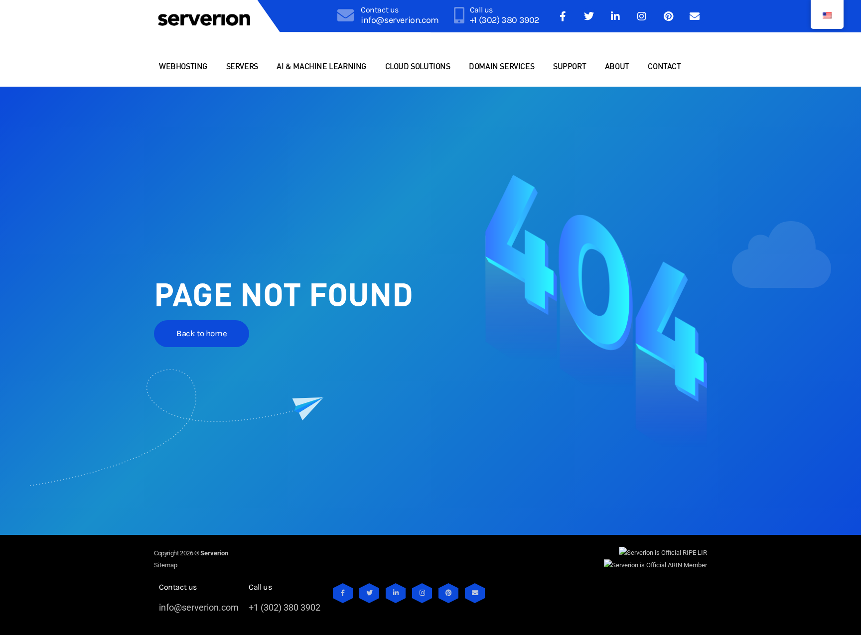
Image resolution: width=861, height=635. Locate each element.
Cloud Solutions (417, 66)
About (617, 66)
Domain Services (501, 66)
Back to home (201, 333)
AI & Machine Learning (321, 66)
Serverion (214, 553)
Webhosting (183, 66)
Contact (664, 66)
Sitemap (165, 565)
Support (569, 66)
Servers (242, 66)
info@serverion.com (400, 19)
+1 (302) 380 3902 (504, 19)
